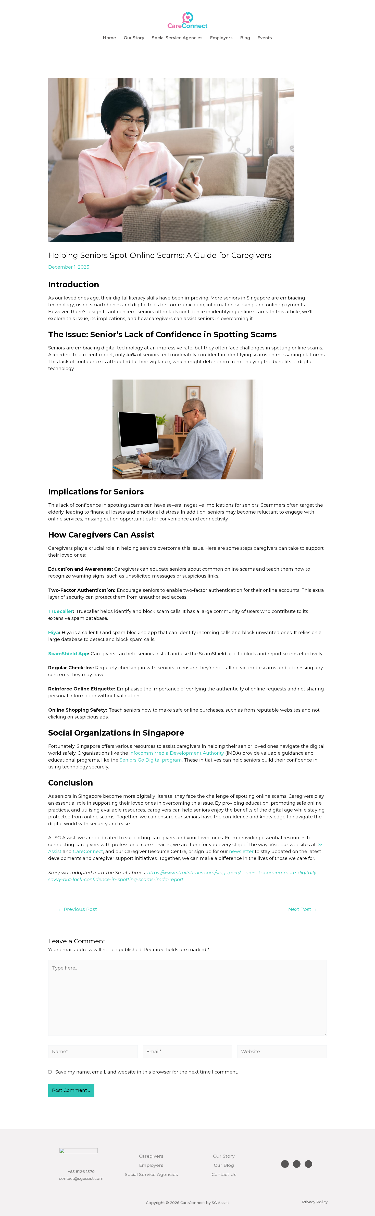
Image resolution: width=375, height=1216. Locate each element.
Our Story (134, 37)
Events (265, 37)
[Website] (282, 1052)
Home (109, 37)
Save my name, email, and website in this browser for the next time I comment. (146, 1072)
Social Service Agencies (177, 37)
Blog (245, 37)
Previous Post (77, 909)
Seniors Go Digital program (151, 760)
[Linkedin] (308, 1164)
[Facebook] (285, 1164)
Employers (221, 37)
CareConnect (88, 851)
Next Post (302, 909)
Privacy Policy (315, 1202)
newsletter (241, 851)
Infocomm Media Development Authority (176, 753)
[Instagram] (297, 1164)
